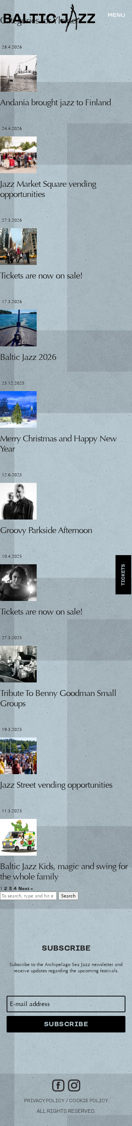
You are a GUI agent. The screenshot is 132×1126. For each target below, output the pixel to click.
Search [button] (68, 896)
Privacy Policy (44, 1101)
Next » (25, 889)
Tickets (123, 575)
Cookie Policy (88, 1101)
